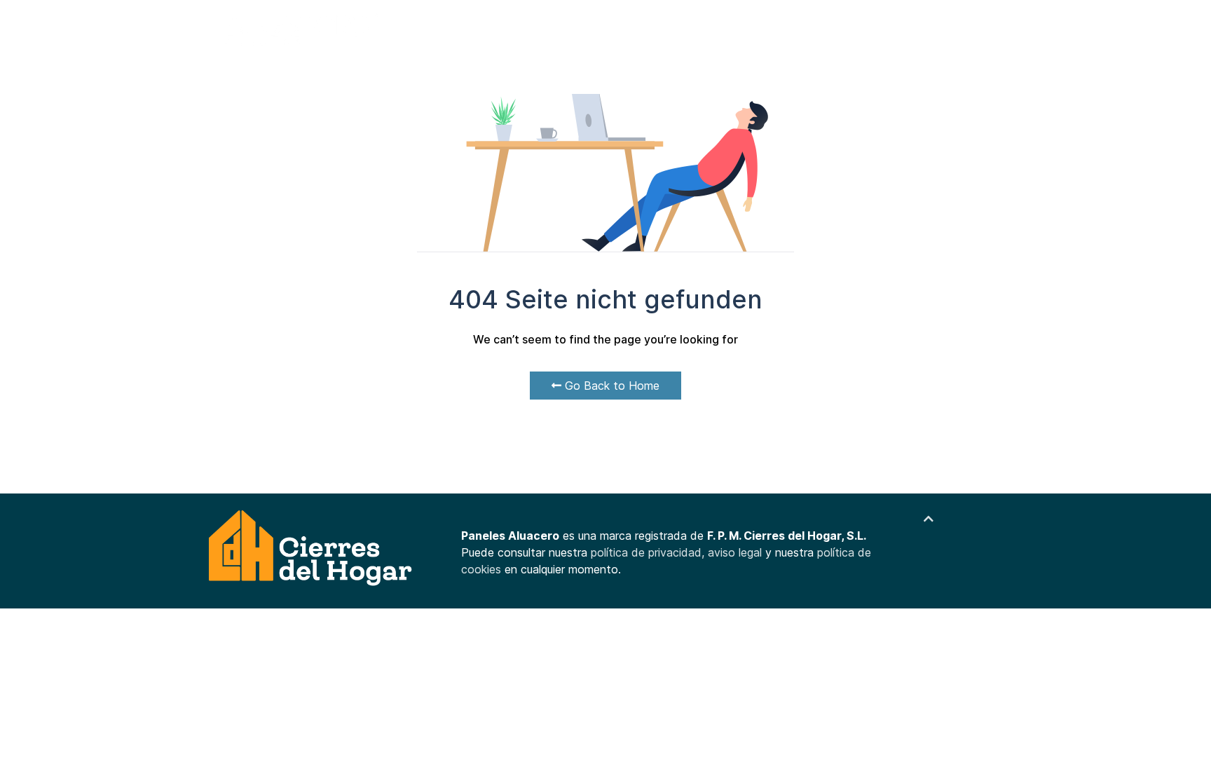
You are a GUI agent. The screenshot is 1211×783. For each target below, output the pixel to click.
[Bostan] (311, 549)
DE (962, 28)
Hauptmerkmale (495, 27)
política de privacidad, (649, 552)
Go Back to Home (610, 386)
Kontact (681, 27)
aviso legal (735, 552)
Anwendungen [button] (590, 27)
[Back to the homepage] (298, 28)
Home (422, 27)
